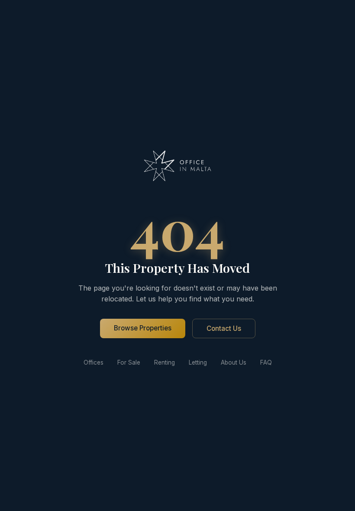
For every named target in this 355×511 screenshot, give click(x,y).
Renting (164, 362)
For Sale (128, 362)
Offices (93, 362)
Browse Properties (142, 328)
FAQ (266, 362)
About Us (233, 362)
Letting (198, 362)
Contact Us (224, 328)
